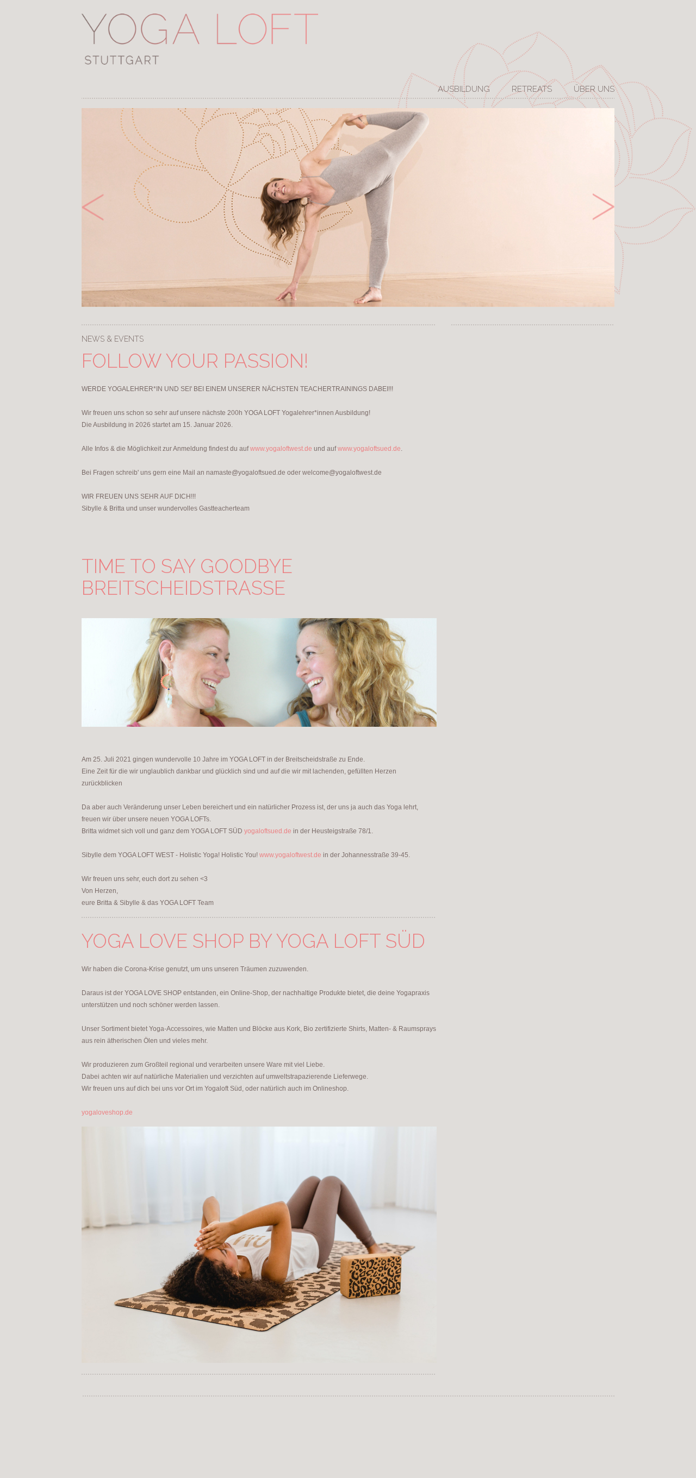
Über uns (594, 89)
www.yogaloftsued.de (369, 448)
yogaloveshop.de (107, 1112)
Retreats (532, 89)
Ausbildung (464, 89)
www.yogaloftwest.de (281, 448)
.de (267, 831)
